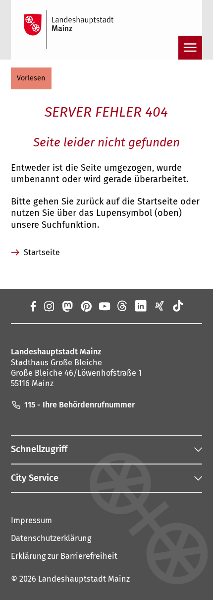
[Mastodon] (67, 306)
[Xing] (159, 306)
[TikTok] (177, 306)
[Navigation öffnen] (190, 48)
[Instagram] (49, 306)
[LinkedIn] (141, 306)
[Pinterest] (85, 306)
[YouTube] (104, 306)
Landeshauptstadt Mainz (84, 579)
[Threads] (122, 306)
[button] (31, 78)
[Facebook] (33, 306)
